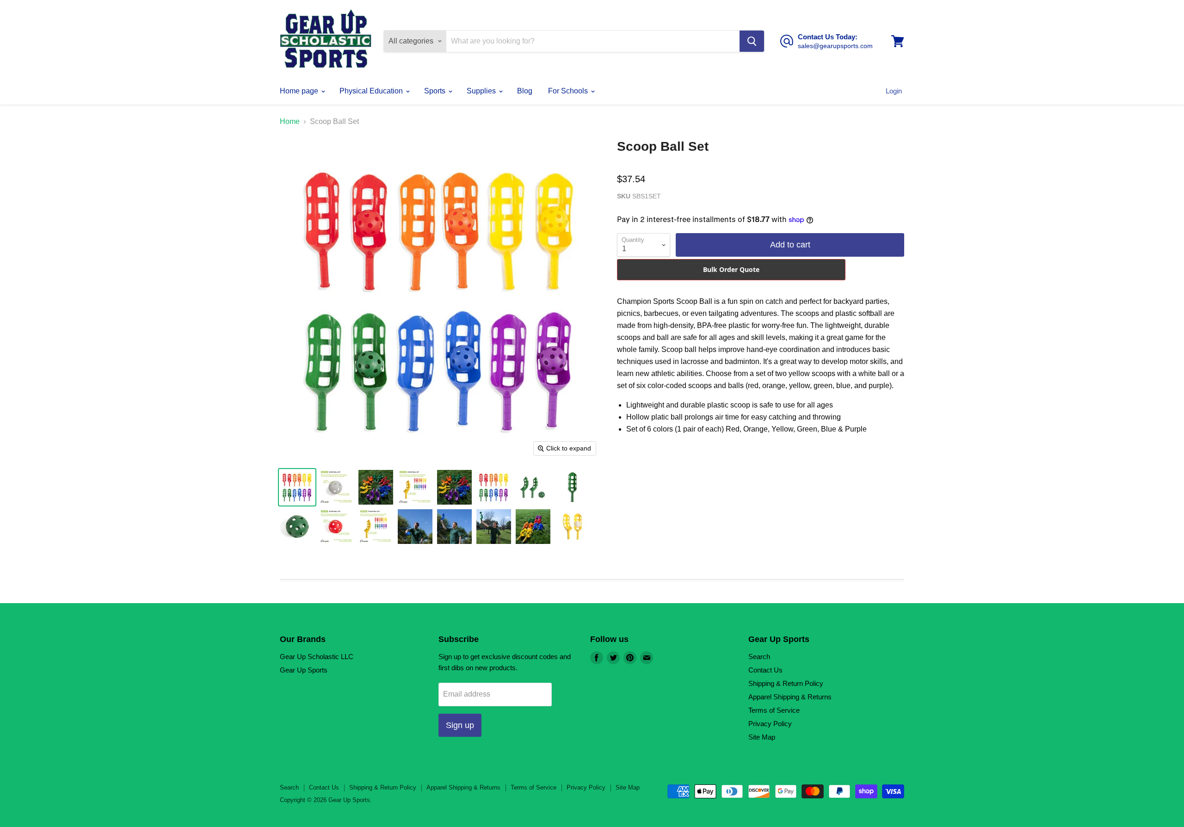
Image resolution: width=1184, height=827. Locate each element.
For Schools (569, 91)
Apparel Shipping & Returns (790, 697)
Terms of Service (774, 710)
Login (894, 91)
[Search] (752, 41)
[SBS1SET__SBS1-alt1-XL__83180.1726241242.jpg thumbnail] (572, 526)
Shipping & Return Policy (785, 683)
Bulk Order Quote (731, 269)
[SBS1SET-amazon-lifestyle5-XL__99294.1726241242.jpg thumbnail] (454, 487)
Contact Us (765, 670)
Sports (435, 91)
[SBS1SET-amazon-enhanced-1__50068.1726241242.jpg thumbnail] (336, 526)
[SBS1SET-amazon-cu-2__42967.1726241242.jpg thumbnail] (297, 526)
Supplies (482, 91)
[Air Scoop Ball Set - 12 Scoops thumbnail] (297, 487)
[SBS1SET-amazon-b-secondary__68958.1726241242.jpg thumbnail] (533, 487)
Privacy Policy (770, 724)
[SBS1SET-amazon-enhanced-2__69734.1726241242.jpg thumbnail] (376, 526)
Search (759, 656)
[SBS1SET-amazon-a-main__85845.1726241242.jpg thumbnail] (493, 487)
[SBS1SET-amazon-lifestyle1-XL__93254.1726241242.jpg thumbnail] (493, 526)
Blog (524, 91)
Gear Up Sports (303, 670)
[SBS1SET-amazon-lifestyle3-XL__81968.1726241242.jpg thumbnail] (454, 526)
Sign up (460, 725)
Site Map (761, 737)
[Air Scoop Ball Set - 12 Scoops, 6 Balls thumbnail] (415, 487)
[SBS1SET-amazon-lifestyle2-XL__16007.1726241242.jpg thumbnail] (415, 526)
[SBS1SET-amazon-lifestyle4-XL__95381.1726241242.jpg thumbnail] (533, 526)
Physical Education (372, 91)
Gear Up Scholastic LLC (316, 656)
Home (290, 121)
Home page (300, 91)
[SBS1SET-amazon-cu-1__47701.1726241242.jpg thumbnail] (572, 487)
